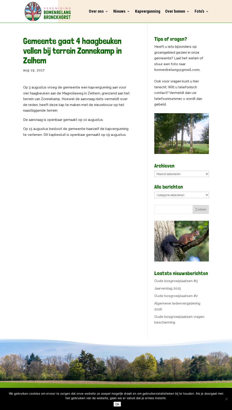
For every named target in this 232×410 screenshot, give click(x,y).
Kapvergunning (147, 11)
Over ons (96, 11)
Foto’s (199, 11)
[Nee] (226, 399)
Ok (117, 404)
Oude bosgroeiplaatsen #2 (176, 296)
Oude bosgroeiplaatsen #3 (176, 281)
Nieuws (119, 11)
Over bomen (175, 11)
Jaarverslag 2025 (167, 288)
